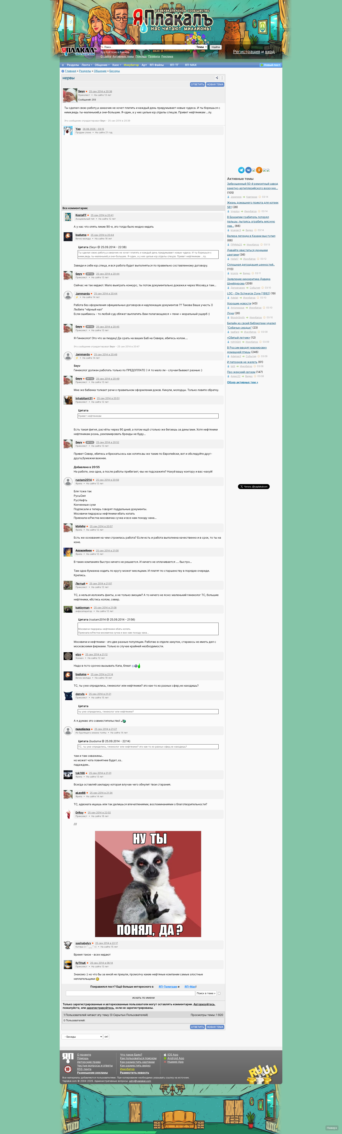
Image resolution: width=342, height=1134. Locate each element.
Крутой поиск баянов (115, 52)
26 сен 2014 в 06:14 (101, 962)
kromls (234, 273)
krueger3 (236, 230)
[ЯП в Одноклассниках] (259, 170)
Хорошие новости (239, 303)
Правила (154, 56)
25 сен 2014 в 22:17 (106, 943)
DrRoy (80, 812)
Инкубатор (131, 65)
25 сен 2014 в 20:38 (100, 91)
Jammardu (83, 293)
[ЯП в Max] (268, 170)
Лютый (80, 583)
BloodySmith (238, 317)
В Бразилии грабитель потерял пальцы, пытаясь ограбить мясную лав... (251, 221)
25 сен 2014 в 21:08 (105, 607)
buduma (81, 235)
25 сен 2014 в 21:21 (100, 693)
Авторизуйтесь (204, 1004)
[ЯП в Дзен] (253, 170)
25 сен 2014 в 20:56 (107, 479)
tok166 (80, 773)
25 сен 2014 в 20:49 (107, 378)
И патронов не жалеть (242, 362)
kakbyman (83, 607)
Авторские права (89, 1062)
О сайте (106, 56)
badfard (235, 331)
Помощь (141, 56)
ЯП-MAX (191, 65)
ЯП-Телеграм (168, 986)
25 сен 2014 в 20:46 (105, 354)
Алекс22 (235, 376)
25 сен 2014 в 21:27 (105, 729)
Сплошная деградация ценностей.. (251, 264)
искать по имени (143, 997)
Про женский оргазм (241, 372)
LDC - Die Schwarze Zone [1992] (248, 293)
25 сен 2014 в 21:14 (102, 674)
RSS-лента (84, 1069)
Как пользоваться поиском (138, 1058)
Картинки (251, 196)
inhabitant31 (84, 398)
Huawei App (175, 1061)
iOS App (172, 1054)
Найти (216, 47)
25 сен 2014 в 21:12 (96, 654)
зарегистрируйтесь (100, 1008)
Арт (144, 65)
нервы (69, 78)
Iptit (233, 366)
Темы (200, 47)
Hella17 (235, 258)
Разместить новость (134, 1072)
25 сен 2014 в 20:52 (107, 442)
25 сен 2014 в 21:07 (100, 583)
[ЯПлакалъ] (79, 51)
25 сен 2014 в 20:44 (102, 234)
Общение (101, 65)
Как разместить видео (135, 1065)
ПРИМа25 (236, 244)
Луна (230, 313)
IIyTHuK (81, 963)
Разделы (73, 65)
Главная (70, 71)
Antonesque (237, 307)
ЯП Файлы (157, 65)
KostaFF (81, 215)
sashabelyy (83, 943)
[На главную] (63, 65)
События (255, 287)
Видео (249, 230)
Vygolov (235, 211)
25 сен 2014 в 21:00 (107, 550)
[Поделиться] (217, 78)
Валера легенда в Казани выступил (251, 236)
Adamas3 (236, 356)
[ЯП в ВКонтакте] (248, 170)
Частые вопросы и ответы (95, 1065)
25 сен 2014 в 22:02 (99, 812)
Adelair (234, 297)
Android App (175, 1058)
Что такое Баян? (131, 1054)
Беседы (114, 71)
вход (270, 51)
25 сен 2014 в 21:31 (100, 773)
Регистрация (246, 51)
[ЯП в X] (264, 170)
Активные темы (123, 56)
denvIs (80, 694)
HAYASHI (236, 341)
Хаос (115, 65)
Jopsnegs (236, 196)
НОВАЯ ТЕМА (215, 84)
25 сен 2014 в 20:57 (101, 526)
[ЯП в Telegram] (241, 170)
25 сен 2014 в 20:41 (102, 215)
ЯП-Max (190, 986)
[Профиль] (70, 95)
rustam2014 (84, 480)
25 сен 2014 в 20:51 (108, 398)
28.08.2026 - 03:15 (93, 129)
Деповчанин (238, 287)
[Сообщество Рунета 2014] (273, 1074)
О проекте (84, 1054)
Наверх (332, 1128)
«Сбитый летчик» (238, 337)
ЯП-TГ (174, 65)
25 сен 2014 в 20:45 (107, 326)
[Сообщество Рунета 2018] (252, 1074)
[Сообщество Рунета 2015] (262, 1074)
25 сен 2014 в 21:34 (101, 792)
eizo (78, 654)
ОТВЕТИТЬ (197, 84)
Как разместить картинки (137, 1062)
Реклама (167, 56)
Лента (86, 65)
